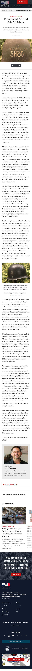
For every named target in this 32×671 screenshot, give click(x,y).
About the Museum (7, 603)
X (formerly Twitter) (17, 636)
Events (16, 6)
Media (17, 603)
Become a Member (16, 622)
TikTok (22, 636)
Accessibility (5, 615)
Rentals (17, 609)
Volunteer (4, 609)
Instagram (9, 636)
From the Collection (16, 16)
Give (20, 6)
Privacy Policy (5, 612)
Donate (25, 622)
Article (29, 526)
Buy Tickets (6, 622)
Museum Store (15, 625)
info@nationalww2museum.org (11, 596)
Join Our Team (5, 606)
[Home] (5, 4)
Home (3, 10)
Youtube (13, 636)
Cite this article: (11, 484)
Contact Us (18, 606)
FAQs (17, 612)
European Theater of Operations (16, 495)
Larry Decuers (10, 468)
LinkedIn (26, 636)
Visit (12, 6)
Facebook (4, 636)
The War (10, 10)
